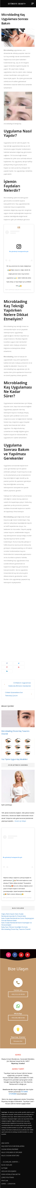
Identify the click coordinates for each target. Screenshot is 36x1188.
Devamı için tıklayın (20, 821)
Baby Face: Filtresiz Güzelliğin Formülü (14, 927)
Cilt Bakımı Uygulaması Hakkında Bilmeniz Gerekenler (19, 684)
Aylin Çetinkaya (10, 289)
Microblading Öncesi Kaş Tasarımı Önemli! (15, 929)
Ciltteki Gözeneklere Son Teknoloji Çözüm (14, 694)
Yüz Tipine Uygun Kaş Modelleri (14, 759)
